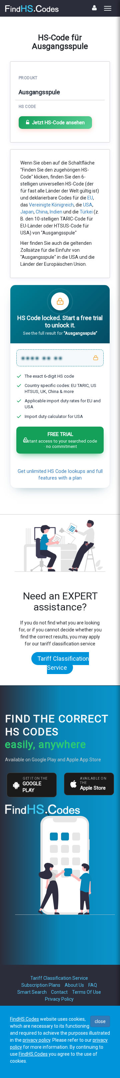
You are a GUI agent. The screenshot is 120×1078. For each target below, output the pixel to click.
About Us (74, 985)
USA (87, 204)
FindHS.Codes (24, 1019)
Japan (27, 211)
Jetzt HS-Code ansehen (58, 123)
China (42, 211)
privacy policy (36, 1040)
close (100, 1021)
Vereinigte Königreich (51, 204)
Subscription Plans (40, 985)
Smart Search (32, 992)
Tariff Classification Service (63, 663)
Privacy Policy (59, 999)
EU (90, 197)
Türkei (86, 211)
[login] (94, 8)
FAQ (92, 985)
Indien (56, 211)
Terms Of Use (86, 992)
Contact (59, 992)
